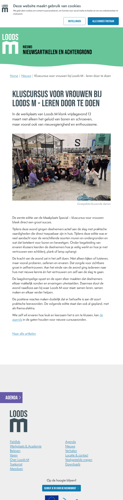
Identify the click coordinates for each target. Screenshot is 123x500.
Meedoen (16, 468)
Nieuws (26, 76)
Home (14, 76)
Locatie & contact (76, 455)
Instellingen (74, 21)
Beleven (15, 450)
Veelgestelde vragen (78, 459)
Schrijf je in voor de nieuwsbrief (60, 488)
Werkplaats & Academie (26, 446)
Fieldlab (15, 441)
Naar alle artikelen (24, 333)
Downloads (72, 464)
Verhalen (71, 450)
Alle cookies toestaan (103, 21)
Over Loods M (19, 459)
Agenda (11, 397)
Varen (14, 455)
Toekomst (16, 464)
